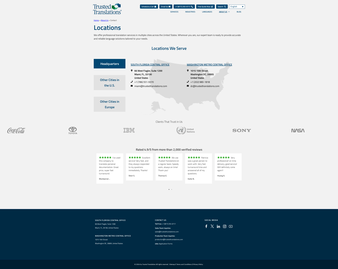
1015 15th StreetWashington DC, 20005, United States (109, 241)
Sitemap (172, 264)
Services (174, 11)
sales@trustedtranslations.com (167, 231)
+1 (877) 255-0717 (183, 6)
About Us (223, 11)
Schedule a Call (148, 6)
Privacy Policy (198, 264)
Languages (207, 11)
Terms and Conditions (184, 264)
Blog (239, 11)
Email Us (164, 6)
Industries (190, 11)
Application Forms (165, 243)
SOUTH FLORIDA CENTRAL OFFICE (150, 64)
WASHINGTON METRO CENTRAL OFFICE (209, 64)
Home (96, 20)
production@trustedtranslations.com (169, 239)
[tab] (109, 63)
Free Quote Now (204, 6)
